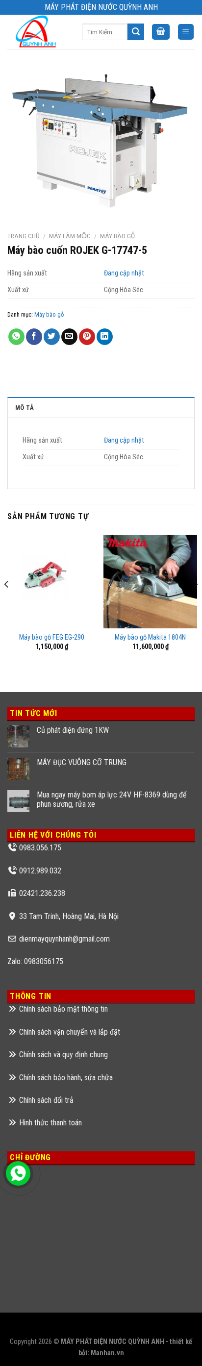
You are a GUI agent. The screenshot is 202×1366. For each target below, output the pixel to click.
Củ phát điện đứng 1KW (73, 730)
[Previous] (7, 603)
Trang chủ (23, 236)
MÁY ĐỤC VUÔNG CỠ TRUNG (81, 762)
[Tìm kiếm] (135, 32)
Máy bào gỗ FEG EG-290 (51, 637)
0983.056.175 (40, 847)
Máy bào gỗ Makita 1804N (150, 637)
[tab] (101, 407)
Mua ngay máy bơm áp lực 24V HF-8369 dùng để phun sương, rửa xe (112, 799)
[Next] (195, 603)
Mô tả (24, 407)
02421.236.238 (42, 893)
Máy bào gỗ (117, 236)
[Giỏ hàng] (161, 32)
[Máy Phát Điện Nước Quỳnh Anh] (37, 32)
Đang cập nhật (124, 273)
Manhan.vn (107, 1353)
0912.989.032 (40, 870)
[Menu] (186, 32)
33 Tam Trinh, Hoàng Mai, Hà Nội (69, 916)
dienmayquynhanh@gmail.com (64, 939)
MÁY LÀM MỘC (70, 236)
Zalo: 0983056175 (35, 961)
